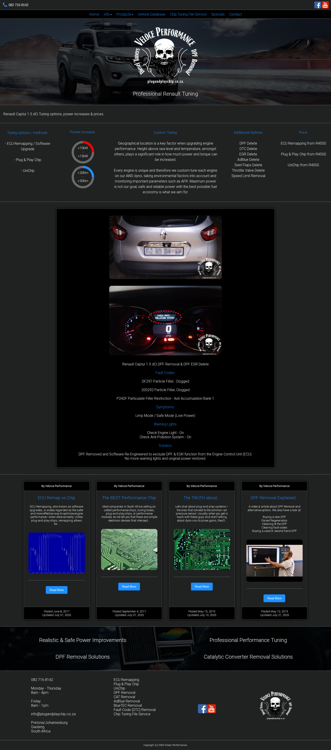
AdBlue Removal (127, 701)
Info (107, 14)
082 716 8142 (18, 5)
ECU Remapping (126, 680)
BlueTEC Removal (128, 705)
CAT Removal (124, 697)
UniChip (119, 688)
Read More (57, 590)
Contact (235, 14)
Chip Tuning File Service (188, 14)
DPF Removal (124, 692)
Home (94, 14)
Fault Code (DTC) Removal (135, 710)
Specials (218, 14)
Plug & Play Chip (126, 684)
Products (124, 14)
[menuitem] (94, 14)
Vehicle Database (152, 14)
